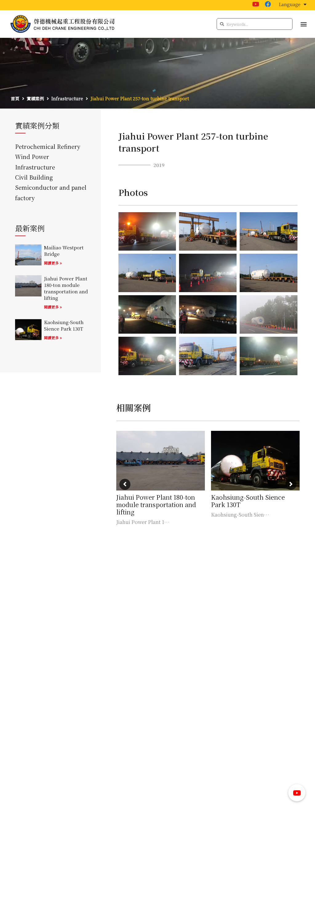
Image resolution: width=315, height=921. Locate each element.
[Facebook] (268, 4)
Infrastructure (35, 167)
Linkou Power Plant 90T (247, 497)
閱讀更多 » (53, 262)
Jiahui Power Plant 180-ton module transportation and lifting (66, 288)
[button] (304, 24)
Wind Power (32, 157)
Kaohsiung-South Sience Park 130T (64, 325)
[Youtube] (256, 4)
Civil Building (34, 177)
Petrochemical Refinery (47, 146)
